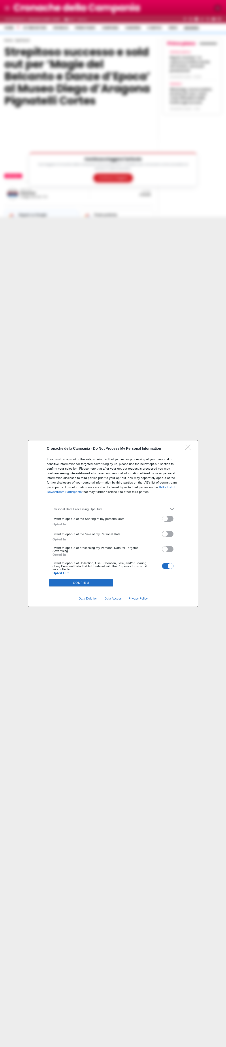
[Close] (189, 449)
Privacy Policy (138, 598)
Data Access (113, 598)
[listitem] (113, 509)
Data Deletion (88, 598)
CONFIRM (81, 582)
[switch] (167, 519)
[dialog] (113, 523)
